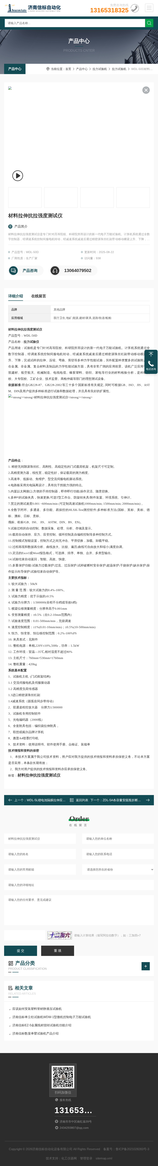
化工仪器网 (69, 1158)
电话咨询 (151, 369)
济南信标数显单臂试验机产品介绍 (35, 1033)
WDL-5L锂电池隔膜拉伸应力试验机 (51, 800)
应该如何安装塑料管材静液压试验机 (37, 1008)
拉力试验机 (100, 69)
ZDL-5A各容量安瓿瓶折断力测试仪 (126, 800)
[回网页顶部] (151, 354)
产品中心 (14, 69)
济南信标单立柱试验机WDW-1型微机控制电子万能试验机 (51, 1017)
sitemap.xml (104, 1158)
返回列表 (82, 800)
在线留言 (38, 296)
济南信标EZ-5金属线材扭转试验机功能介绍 (41, 1025)
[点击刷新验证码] (59, 935)
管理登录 (86, 1158)
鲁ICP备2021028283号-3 (132, 1149)
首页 (68, 69)
